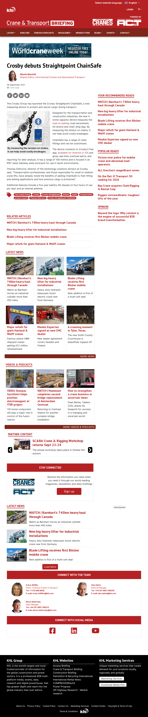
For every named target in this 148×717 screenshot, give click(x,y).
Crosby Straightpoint (51, 194)
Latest (10, 33)
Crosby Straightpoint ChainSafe (61, 198)
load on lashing (60, 123)
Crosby (36, 194)
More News (87, 356)
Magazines (64, 33)
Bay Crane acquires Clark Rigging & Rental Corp (118, 187)
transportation (86, 194)
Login (130, 9)
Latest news (15, 252)
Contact (125, 33)
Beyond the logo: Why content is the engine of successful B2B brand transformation (118, 216)
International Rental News (67, 679)
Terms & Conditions (69, 711)
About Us (20, 706)
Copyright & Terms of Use (120, 706)
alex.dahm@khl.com (107, 593)
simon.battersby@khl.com (45, 610)
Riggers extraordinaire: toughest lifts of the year (118, 196)
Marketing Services (111, 678)
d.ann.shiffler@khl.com (43, 593)
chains (74, 194)
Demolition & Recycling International (73, 676)
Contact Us (63, 706)
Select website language (108, 2)
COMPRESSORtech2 (64, 683)
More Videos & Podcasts (79, 427)
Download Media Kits (113, 684)
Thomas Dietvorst (38, 198)
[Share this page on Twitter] (15, 95)
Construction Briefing (64, 672)
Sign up (69, 491)
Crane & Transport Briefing (67, 669)
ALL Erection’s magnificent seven (118, 170)
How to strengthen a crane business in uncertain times (80, 394)
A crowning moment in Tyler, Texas (80, 328)
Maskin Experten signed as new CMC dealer (49, 330)
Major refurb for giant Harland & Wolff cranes (36, 244)
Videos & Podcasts (44, 33)
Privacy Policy (33, 706)
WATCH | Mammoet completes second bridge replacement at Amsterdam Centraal (49, 397)
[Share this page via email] (27, 95)
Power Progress (61, 686)
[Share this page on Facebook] (9, 95)
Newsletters (83, 33)
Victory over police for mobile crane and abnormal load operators (116, 161)
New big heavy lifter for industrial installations (37, 230)
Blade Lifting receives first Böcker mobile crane (37, 237)
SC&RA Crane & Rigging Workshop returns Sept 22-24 (58, 443)
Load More (50, 566)
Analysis (24, 33)
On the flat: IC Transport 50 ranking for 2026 (115, 178)
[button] (90, 450)
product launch (21, 198)
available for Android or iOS (73, 152)
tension (66, 194)
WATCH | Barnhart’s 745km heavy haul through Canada (41, 222)
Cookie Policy (49, 706)
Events (110, 33)
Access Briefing (61, 665)
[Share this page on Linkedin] (21, 95)
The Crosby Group (22, 194)
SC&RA (97, 33)
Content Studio (98, 706)
